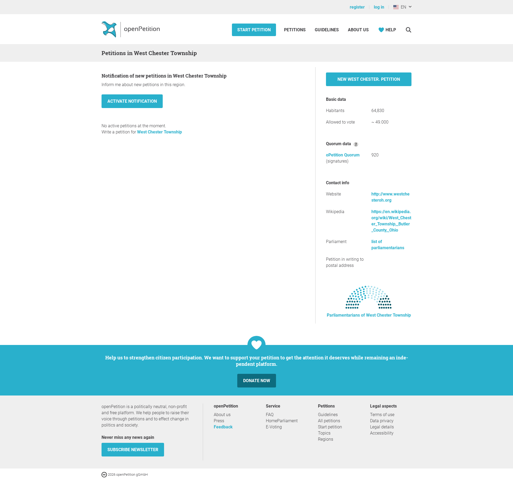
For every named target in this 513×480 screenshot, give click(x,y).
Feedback (223, 426)
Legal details (382, 426)
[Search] (408, 30)
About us (358, 29)
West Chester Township (159, 132)
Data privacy (382, 420)
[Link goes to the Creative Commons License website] (105, 474)
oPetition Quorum (343, 155)
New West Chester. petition (368, 79)
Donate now (256, 380)
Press (219, 420)
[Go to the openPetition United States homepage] (131, 29)
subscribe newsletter (132, 449)
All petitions (329, 420)
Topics (324, 433)
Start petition (254, 29)
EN (402, 7)
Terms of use (382, 414)
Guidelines (327, 29)
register (357, 7)
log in (379, 7)
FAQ (270, 414)
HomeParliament (282, 420)
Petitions (295, 29)
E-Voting (274, 426)
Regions (325, 439)
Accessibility (382, 433)
